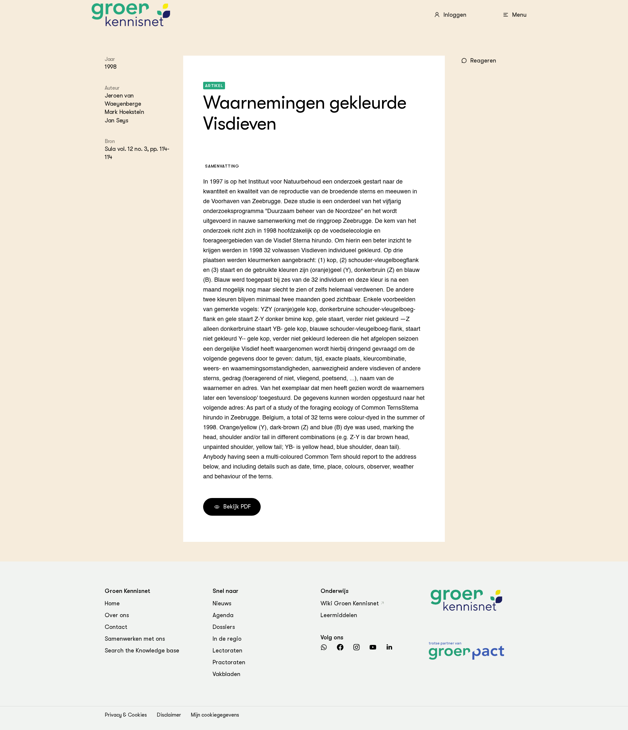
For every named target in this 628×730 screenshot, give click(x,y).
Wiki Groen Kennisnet (350, 603)
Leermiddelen (339, 615)
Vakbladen (226, 674)
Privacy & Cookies (126, 715)
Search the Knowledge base (142, 650)
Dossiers (224, 627)
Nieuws (222, 603)
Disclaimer (169, 715)
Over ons (117, 615)
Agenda (223, 615)
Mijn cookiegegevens (215, 715)
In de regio (227, 638)
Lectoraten (227, 650)
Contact (116, 627)
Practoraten (229, 662)
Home (112, 603)
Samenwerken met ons (135, 638)
